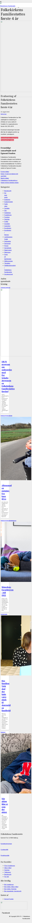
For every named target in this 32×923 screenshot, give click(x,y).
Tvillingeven (7, 872)
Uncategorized (8, 274)
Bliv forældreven (9, 884)
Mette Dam (3, 114)
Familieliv (7, 208)
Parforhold (7, 243)
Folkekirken (7, 213)
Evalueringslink (8, 202)
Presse (6, 246)
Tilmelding (7, 263)
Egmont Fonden (9, 899)
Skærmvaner (8, 250)
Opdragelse (7, 241)
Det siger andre (6, 195)
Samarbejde (7, 248)
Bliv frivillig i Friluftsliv (10, 889)
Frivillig (6, 221)
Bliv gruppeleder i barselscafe (12, 891)
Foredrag (7, 217)
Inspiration (7, 226)
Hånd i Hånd (7, 868)
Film (5, 210)
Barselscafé (7, 191)
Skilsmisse (7, 252)
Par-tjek (6, 876)
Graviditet (7, 224)
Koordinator (7, 228)
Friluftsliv (7, 219)
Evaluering (7, 199)
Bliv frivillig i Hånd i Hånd (11, 887)
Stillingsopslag (8, 261)
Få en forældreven (9, 865)
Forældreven (8, 215)
